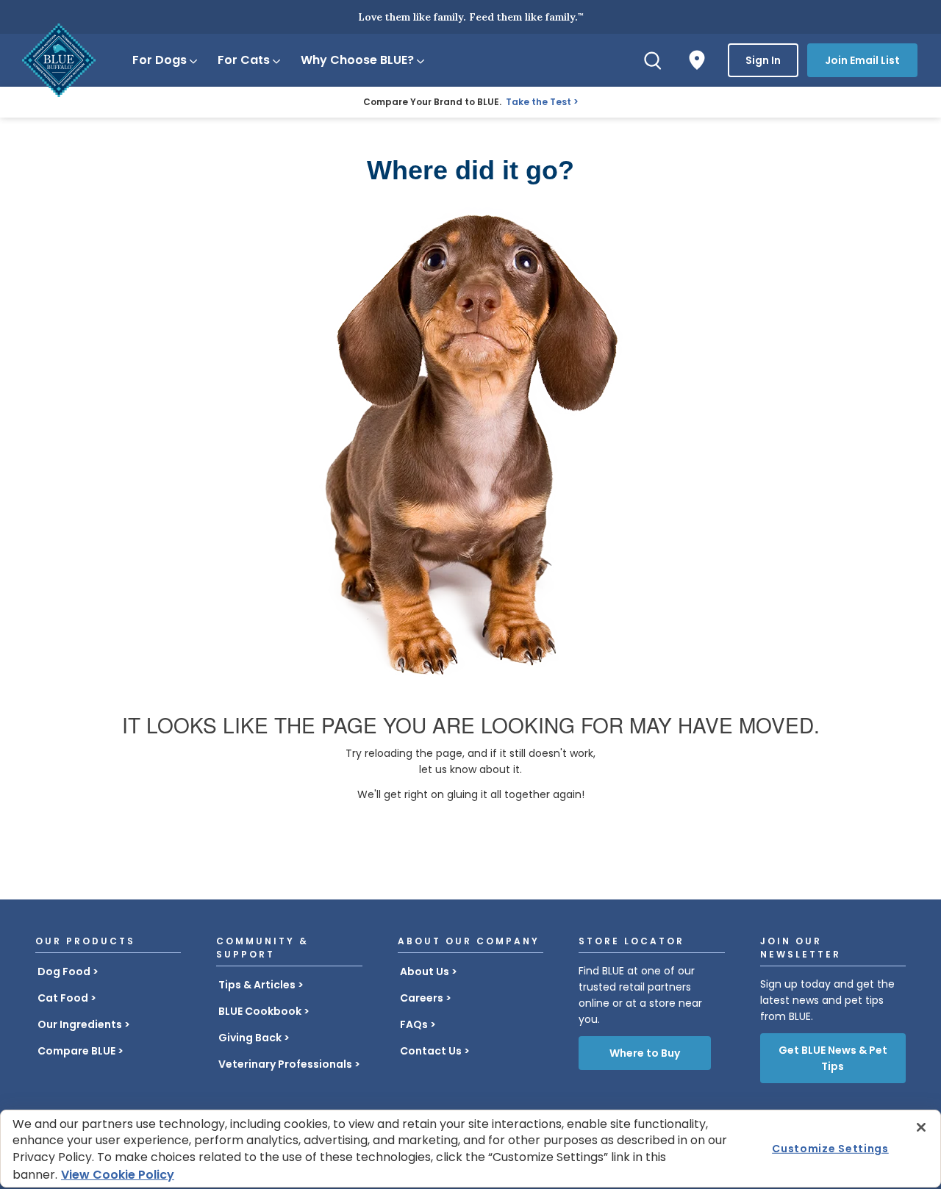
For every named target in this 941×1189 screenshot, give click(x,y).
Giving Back (250, 1037)
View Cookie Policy (117, 1174)
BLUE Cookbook (259, 1011)
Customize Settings (830, 1148)
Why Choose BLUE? (357, 59)
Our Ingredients (79, 1024)
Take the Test (538, 102)
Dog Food (63, 971)
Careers (421, 998)
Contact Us (431, 1050)
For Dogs (159, 59)
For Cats (244, 59)
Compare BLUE (76, 1050)
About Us (424, 971)
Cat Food (62, 998)
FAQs (414, 1024)
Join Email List (862, 60)
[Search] (653, 60)
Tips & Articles (257, 984)
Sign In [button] (763, 60)
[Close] (921, 1127)
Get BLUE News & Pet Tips (833, 1058)
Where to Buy (644, 1053)
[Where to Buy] (697, 60)
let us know (447, 769)
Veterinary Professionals (285, 1064)
